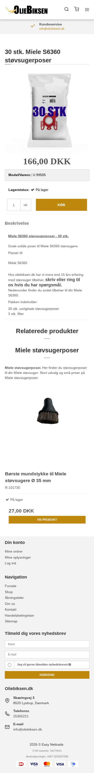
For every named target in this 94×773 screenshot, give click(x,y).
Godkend (47, 675)
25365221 (21, 716)
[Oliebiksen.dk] (27, 9)
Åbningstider (14, 598)
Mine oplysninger (18, 557)
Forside (10, 586)
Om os (10, 604)
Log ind (10, 563)
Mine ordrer (14, 551)
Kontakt (10, 609)
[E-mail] (47, 654)
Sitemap (11, 621)
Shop (9, 592)
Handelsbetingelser (19, 615)
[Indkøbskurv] (76, 10)
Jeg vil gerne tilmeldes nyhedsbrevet (42, 664)
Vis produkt (47, 519)
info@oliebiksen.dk (27, 729)
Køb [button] (61, 205)
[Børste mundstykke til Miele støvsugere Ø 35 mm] (47, 424)
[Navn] (47, 644)
